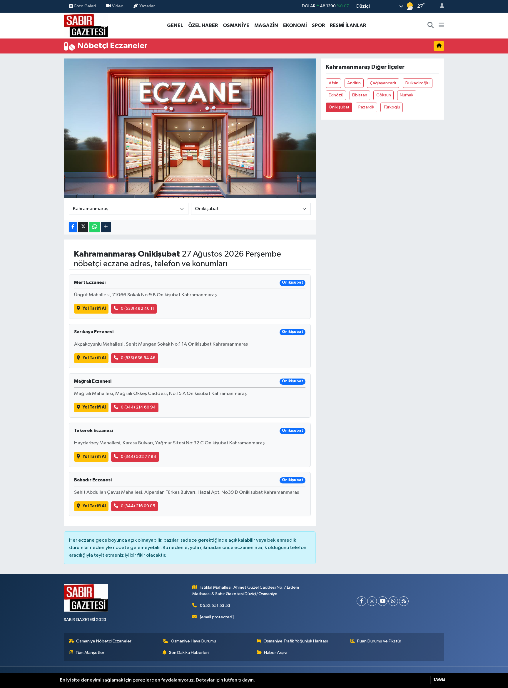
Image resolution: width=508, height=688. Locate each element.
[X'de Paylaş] (83, 227)
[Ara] (430, 25)
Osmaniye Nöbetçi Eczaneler (103, 641)
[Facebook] (361, 601)
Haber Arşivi (275, 652)
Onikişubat (339, 107)
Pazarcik (366, 107)
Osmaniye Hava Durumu (193, 641)
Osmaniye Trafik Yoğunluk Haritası (295, 641)
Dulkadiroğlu (417, 83)
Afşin (333, 83)
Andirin (354, 83)
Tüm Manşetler (90, 652)
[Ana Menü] (441, 25)
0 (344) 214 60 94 (138, 407)
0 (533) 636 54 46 (138, 358)
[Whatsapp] (393, 601)
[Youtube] (382, 601)
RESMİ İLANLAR (348, 25)
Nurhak (406, 95)
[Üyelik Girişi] (439, 6)
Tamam (439, 679)
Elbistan (359, 95)
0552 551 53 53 (215, 605)
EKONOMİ (295, 25)
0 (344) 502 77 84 (138, 456)
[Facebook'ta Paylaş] (73, 227)
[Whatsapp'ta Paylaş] (94, 227)
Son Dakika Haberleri (189, 652)
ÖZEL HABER (203, 25)
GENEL (175, 25)
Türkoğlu (391, 107)
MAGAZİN (266, 25)
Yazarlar (147, 6)
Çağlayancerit (383, 83)
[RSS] (404, 601)
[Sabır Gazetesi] (86, 25)
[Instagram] (372, 601)
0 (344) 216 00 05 (138, 506)
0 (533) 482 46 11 (137, 308)
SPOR (318, 25)
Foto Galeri (85, 6)
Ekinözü (336, 95)
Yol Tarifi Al (94, 308)
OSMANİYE (236, 25)
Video (117, 6)
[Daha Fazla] (106, 227)
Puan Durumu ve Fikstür (379, 641)
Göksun (383, 95)
